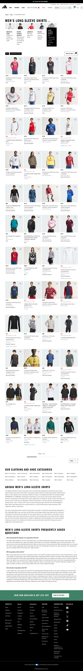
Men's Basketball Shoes (22, 480)
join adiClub (77, 4)
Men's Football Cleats (71, 474)
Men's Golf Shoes (59, 476)
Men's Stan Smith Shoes (35, 474)
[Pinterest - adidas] (72, 621)
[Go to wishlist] (78, 8)
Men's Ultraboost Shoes (47, 477)
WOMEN (16, 7)
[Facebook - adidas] (72, 608)
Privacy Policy (43, 664)
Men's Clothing (58, 473)
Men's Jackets (46, 480)
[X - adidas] (72, 617)
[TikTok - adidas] (72, 625)
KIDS (23, 7)
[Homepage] (4, 7)
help (58, 4)
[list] (34, 53)
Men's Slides (58, 480)
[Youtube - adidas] (72, 630)
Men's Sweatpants (72, 476)
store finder (53, 4)
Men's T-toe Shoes (10, 473)
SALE (43, 7)
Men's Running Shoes (34, 480)
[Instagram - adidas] (72, 612)
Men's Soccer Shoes (21, 477)
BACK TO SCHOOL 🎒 (33, 7)
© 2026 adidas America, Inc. (41, 668)
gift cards (72, 4)
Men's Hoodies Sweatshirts (34, 477)
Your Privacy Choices (30, 664)
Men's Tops (70, 480)
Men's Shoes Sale (47, 473)
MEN (10, 7)
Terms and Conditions (52, 664)
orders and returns (64, 4)
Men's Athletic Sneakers (9, 480)
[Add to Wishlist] (20, 59)
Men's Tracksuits (22, 473)
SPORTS (50, 7)
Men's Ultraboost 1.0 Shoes (10, 477)
